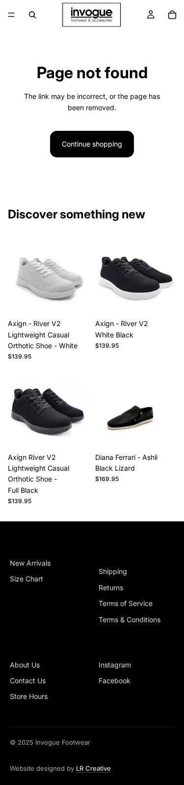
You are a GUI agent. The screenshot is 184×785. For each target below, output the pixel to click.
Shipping (113, 571)
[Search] (32, 15)
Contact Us (28, 680)
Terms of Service (126, 603)
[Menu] (11, 14)
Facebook (115, 680)
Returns (111, 587)
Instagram (115, 665)
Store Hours (29, 696)
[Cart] (172, 15)
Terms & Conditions (129, 619)
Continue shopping (92, 144)
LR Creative (93, 768)
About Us (25, 665)
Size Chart (26, 578)
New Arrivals (30, 563)
